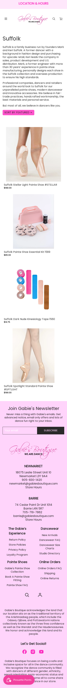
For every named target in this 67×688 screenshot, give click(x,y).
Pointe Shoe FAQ (17, 585)
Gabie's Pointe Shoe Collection (17, 570)
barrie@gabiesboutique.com (33, 516)
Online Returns (49, 578)
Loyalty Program (17, 555)
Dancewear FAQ (49, 540)
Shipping (49, 573)
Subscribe (51, 430)
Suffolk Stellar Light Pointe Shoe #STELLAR (30, 185)
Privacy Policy (17, 550)
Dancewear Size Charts (50, 546)
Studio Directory (49, 553)
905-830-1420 (32, 480)
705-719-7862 (32, 512)
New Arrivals (50, 535)
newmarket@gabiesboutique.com (33, 484)
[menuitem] (17, 540)
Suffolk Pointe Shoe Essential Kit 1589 (27, 252)
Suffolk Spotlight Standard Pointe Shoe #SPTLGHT (28, 387)
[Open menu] (6, 19)
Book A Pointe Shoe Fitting (17, 578)
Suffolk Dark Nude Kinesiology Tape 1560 (29, 319)
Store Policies (17, 545)
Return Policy (17, 540)
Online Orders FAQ (50, 568)
